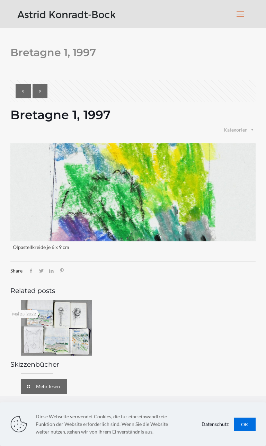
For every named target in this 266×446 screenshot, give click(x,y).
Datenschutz (215, 424)
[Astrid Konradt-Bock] (66, 14)
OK (244, 424)
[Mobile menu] (240, 14)
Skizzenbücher (34, 364)
